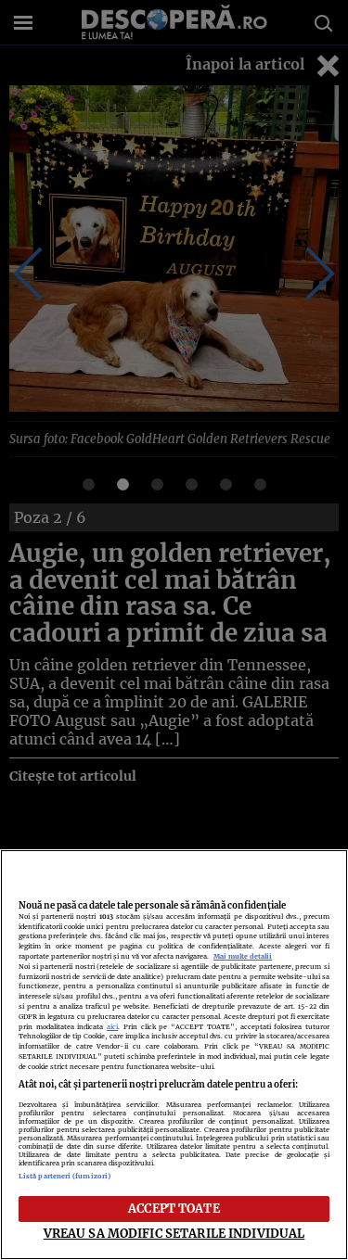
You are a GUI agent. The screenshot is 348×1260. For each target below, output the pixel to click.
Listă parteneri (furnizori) (64, 1176)
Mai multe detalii (242, 956)
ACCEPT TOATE (174, 1208)
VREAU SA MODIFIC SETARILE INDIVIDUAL (174, 1233)
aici (112, 1027)
